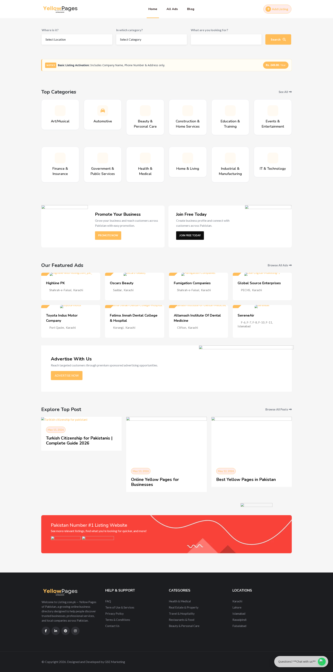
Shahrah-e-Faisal (60, 290)
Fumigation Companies (192, 283)
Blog (190, 9)
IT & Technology (273, 168)
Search (276, 39)
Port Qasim (56, 327)
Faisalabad (239, 626)
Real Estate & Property (183, 607)
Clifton (181, 327)
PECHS (245, 290)
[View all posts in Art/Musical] (60, 110)
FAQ (108, 601)
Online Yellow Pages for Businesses (155, 482)
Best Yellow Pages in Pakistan (246, 479)
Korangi (118, 327)
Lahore (236, 607)
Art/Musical (60, 121)
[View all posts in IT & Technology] (272, 158)
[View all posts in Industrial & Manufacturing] (230, 158)
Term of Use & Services (119, 607)
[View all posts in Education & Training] (230, 110)
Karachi (78, 290)
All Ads (172, 9)
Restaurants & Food (181, 619)
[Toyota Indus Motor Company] (70, 306)
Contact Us (112, 626)
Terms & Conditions (117, 619)
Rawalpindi (239, 619)
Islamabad (244, 326)
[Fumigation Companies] (198, 274)
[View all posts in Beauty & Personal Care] (145, 110)
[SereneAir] (262, 306)
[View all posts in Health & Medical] (145, 158)
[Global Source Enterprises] (262, 274)
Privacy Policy (114, 613)
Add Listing (280, 9)
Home (152, 9)
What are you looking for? (209, 30)
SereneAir (246, 315)
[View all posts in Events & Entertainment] (272, 110)
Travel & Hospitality (182, 613)
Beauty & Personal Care (184, 626)
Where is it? (50, 30)
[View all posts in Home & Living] (187, 158)
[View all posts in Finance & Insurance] (60, 158)
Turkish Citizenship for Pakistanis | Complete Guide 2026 (79, 440)
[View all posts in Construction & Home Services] (187, 110)
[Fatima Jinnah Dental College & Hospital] (134, 306)
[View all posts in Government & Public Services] (102, 158)
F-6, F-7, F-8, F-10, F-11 (256, 322)
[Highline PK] (70, 274)
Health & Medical (180, 601)
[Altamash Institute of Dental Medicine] (198, 306)
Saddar (117, 290)
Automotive (102, 121)
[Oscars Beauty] (134, 274)
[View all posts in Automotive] (102, 110)
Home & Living (187, 168)
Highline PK (55, 283)
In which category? (129, 30)
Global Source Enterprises (259, 283)
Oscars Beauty (121, 283)
